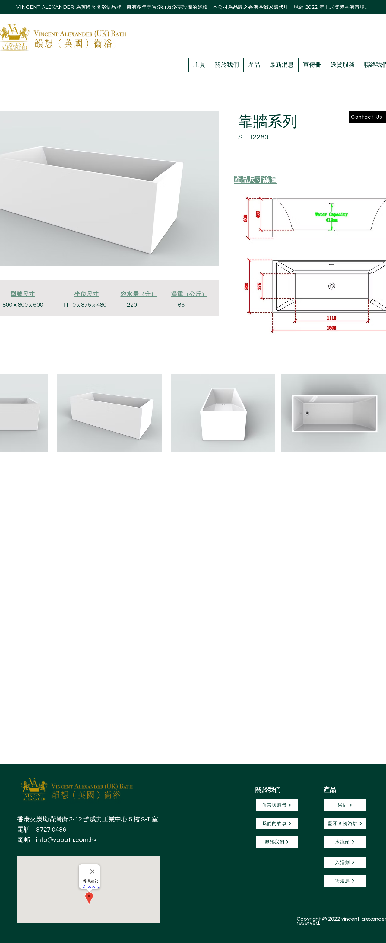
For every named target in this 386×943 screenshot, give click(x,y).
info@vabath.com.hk (66, 839)
